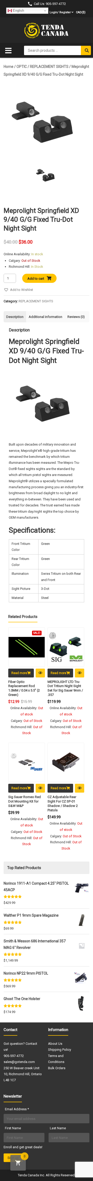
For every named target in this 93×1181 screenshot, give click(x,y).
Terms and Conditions (56, 1059)
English (18, 10)
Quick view (40, 673)
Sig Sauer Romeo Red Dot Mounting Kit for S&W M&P (24, 801)
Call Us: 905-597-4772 (50, 4)
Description (15, 317)
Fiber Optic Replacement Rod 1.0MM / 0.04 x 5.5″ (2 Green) (24, 688)
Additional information (45, 317)
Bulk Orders (56, 1068)
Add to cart (35, 278)
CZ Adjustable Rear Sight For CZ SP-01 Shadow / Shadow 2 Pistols (63, 803)
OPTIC (22, 66)
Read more (19, 673)
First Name (13, 1128)
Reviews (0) (76, 317)
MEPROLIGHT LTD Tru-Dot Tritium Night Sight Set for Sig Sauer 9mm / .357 (65, 688)
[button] (18, 290)
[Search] (86, 50)
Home (8, 66)
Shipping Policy (59, 1050)
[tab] (15, 316)
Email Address (17, 1109)
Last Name (58, 1128)
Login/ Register (60, 12)
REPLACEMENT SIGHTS (49, 66)
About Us (55, 1044)
